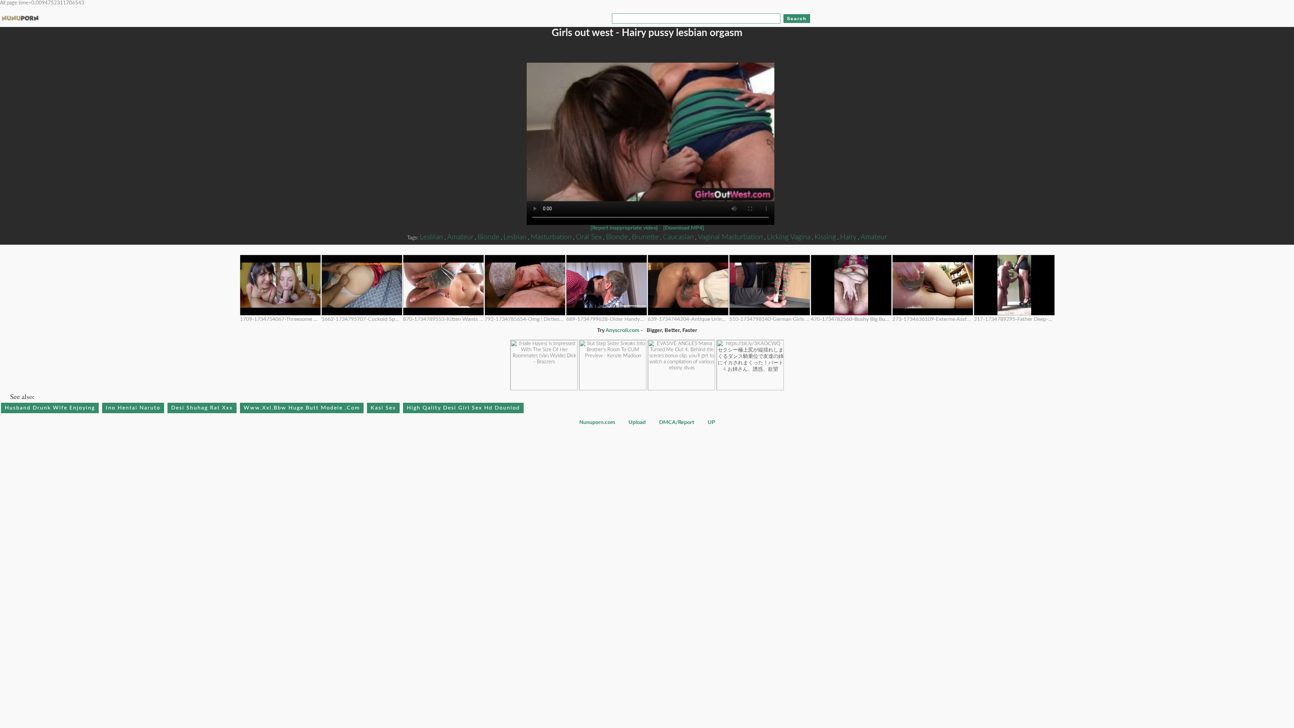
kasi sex (383, 408)
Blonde (488, 237)
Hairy (848, 237)
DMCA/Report (677, 422)
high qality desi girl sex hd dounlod (463, 408)
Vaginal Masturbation (730, 237)
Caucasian (678, 237)
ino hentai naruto (133, 408)
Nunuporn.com (597, 422)
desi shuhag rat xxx (202, 408)
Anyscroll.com (622, 330)
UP (711, 422)
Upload (637, 422)
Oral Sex (589, 237)
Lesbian (431, 237)
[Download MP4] (683, 228)
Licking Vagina (788, 237)
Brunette (645, 237)
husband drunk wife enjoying (50, 408)
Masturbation (551, 237)
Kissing (825, 237)
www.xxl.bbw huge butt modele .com (302, 408)
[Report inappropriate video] (624, 228)
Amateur (460, 237)
